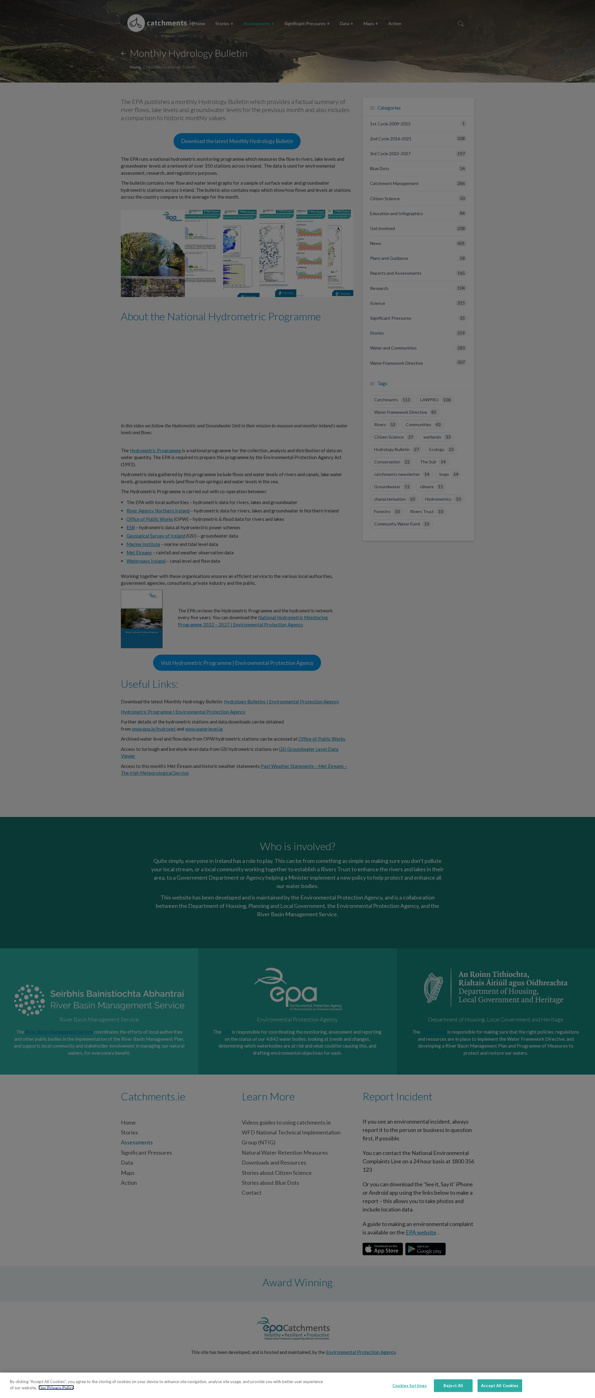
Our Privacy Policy (56, 1387)
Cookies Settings (409, 1385)
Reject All (453, 1385)
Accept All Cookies (499, 1385)
